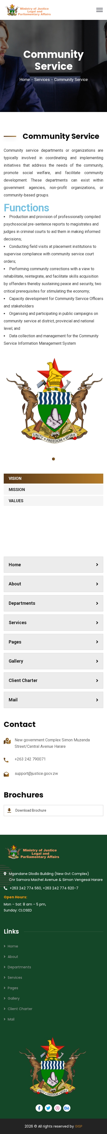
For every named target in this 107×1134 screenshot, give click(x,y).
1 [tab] (53, 458)
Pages (15, 641)
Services (42, 79)
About (15, 583)
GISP (78, 1126)
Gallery (16, 661)
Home (24, 79)
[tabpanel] (53, 401)
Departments (22, 603)
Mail (13, 699)
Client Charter (23, 680)
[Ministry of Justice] (27, 9)
